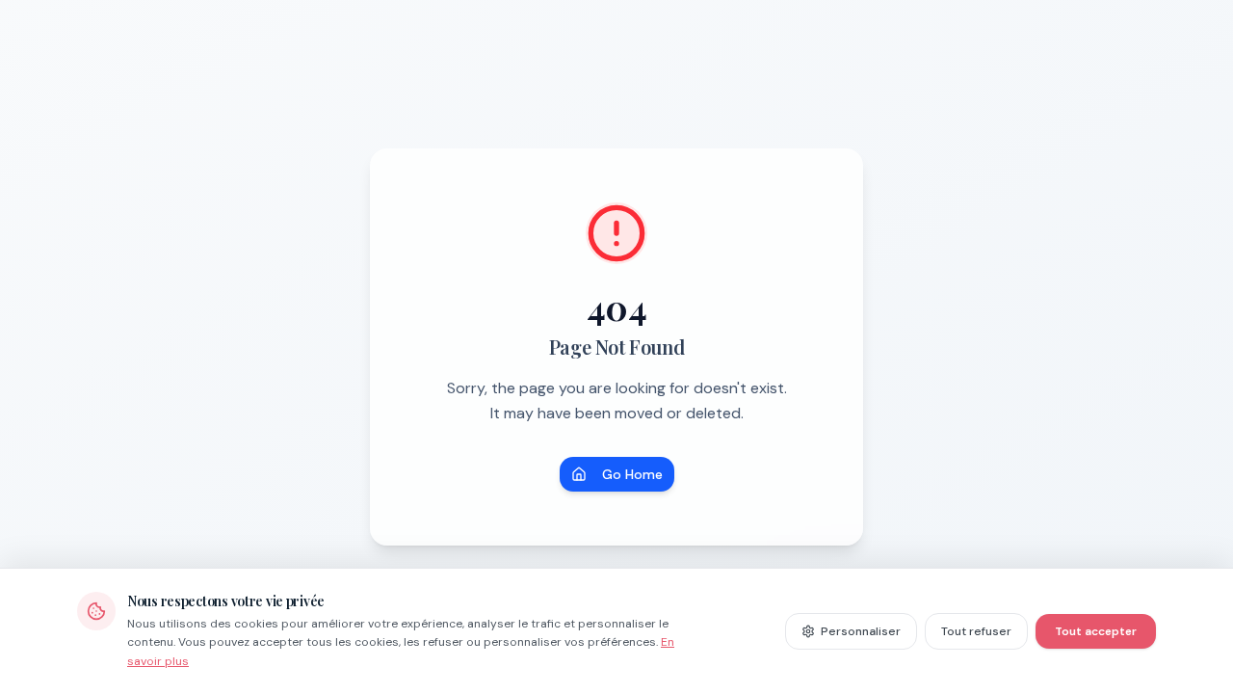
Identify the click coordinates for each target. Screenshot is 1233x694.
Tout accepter (1096, 631)
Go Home (632, 474)
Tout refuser (976, 631)
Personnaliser (861, 631)
